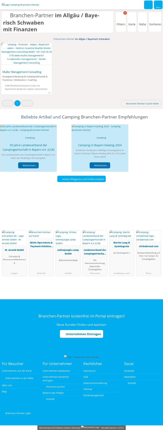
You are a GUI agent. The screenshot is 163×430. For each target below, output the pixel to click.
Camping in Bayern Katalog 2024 (100, 145)
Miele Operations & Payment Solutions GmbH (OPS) (41, 245)
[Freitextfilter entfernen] (148, 4)
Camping (30, 137)
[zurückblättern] (9, 55)
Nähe (142, 24)
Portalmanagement (93, 395)
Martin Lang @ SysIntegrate (121, 244)
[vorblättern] (44, 55)
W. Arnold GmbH (14, 249)
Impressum (89, 370)
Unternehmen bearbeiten (56, 370)
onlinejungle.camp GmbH (68, 251)
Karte (131, 24)
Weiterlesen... (29, 165)
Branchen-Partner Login (18, 413)
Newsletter (130, 376)
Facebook (129, 370)
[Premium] (156, 211)
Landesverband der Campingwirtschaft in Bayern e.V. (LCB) (95, 252)
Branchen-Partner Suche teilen (142, 103)
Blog (4, 391)
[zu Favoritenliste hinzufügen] (5, 46)
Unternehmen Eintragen (83, 334)
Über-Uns (7, 385)
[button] (8, 103)
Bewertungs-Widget (53, 392)
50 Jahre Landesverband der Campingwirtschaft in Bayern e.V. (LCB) (28, 147)
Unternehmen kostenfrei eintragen (56, 378)
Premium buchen (55, 386)
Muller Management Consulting (21, 72)
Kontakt (50, 399)
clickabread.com (148, 246)
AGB (85, 376)
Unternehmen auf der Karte (17, 370)
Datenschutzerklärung (95, 383)
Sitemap (87, 389)
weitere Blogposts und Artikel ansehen (82, 179)
